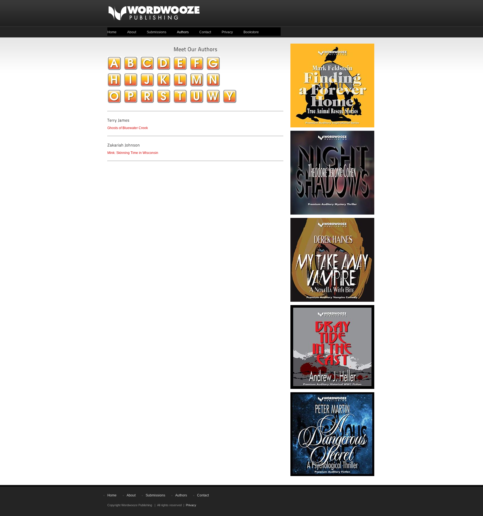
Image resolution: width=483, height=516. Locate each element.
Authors (183, 32)
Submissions (156, 32)
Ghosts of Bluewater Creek (127, 128)
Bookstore (251, 32)
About (131, 32)
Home (112, 32)
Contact (205, 32)
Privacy (227, 32)
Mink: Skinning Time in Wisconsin (132, 153)
